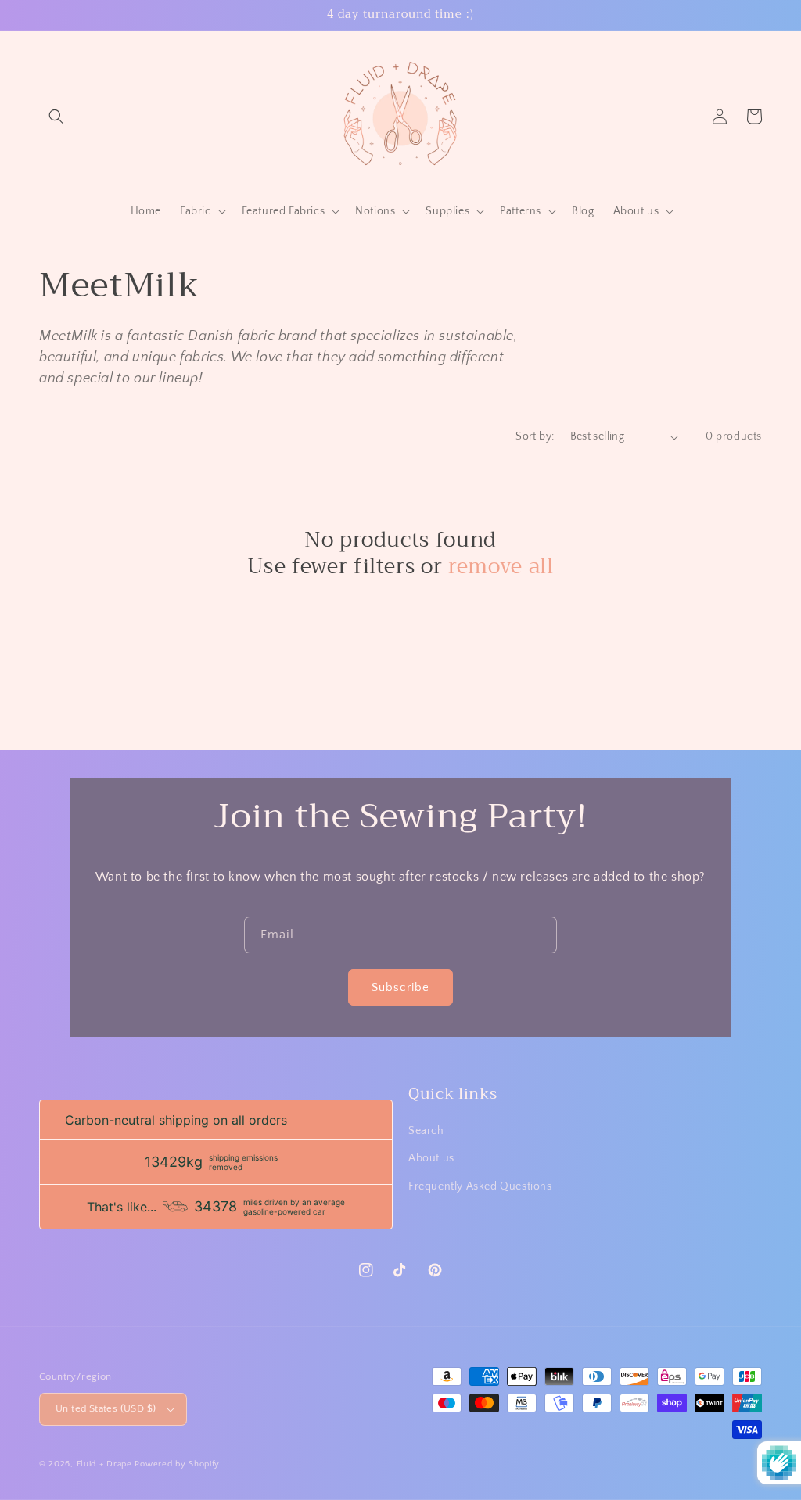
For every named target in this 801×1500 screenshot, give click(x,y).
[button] (56, 116)
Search (426, 1131)
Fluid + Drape (104, 1464)
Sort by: (534, 436)
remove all (501, 567)
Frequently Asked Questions (480, 1186)
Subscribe (400, 987)
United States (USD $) (106, 1408)
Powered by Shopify (177, 1464)
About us (431, 1158)
